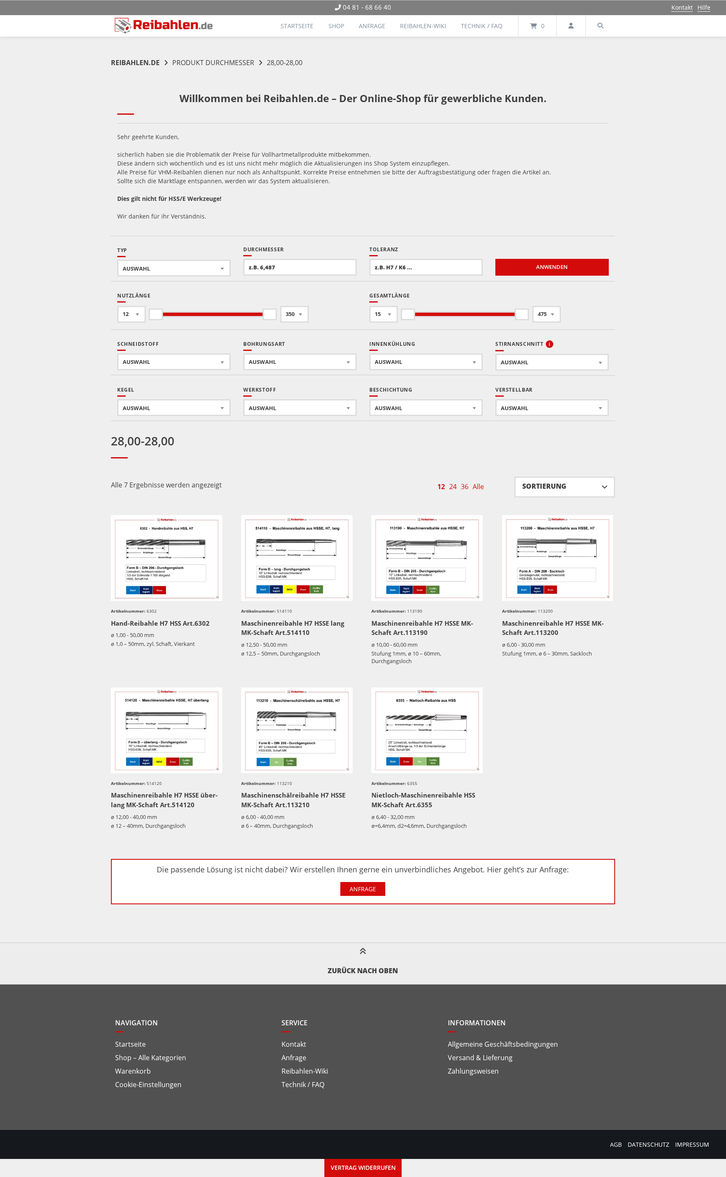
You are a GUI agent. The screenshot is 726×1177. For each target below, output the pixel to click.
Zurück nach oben (363, 970)
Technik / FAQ (481, 26)
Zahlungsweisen (473, 1071)
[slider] (156, 314)
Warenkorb (133, 1071)
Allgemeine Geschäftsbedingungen (503, 1044)
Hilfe (703, 7)
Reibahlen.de (135, 62)
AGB (616, 1144)
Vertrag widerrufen (363, 1168)
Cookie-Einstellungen (148, 1084)
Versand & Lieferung (480, 1057)
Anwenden (552, 267)
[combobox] (174, 268)
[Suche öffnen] (600, 26)
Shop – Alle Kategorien (150, 1057)
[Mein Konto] (571, 26)
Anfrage (372, 26)
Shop (336, 26)
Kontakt (682, 7)
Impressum (692, 1144)
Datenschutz (648, 1144)
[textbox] (174, 268)
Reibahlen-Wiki (423, 26)
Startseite (297, 26)
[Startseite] (164, 26)
